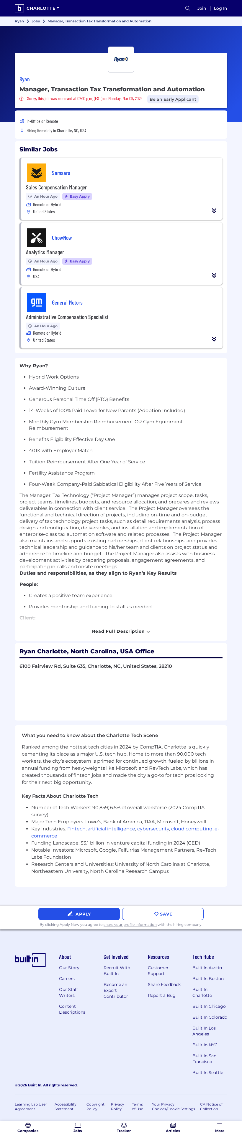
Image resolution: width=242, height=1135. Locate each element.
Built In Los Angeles (204, 1031)
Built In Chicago (209, 1006)
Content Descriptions (72, 1009)
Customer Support (158, 970)
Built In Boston (208, 978)
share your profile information (130, 924)
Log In (220, 8)
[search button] (188, 8)
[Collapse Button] (214, 211)
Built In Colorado (209, 1017)
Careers (67, 978)
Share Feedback (164, 984)
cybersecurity (153, 829)
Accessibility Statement (65, 1106)
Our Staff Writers (68, 992)
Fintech (76, 829)
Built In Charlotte (202, 992)
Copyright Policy (95, 1106)
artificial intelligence (111, 829)
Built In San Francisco (204, 1058)
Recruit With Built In (117, 970)
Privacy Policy (117, 1106)
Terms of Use (137, 1106)
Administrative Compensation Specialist (67, 316)
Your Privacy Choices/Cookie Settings (173, 1106)
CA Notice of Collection (211, 1106)
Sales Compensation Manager (56, 187)
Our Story (69, 967)
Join (201, 8)
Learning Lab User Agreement (31, 1106)
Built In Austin (207, 967)
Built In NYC (205, 1045)
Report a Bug (162, 995)
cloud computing (191, 829)
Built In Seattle (207, 1072)
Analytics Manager (45, 251)
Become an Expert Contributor (116, 990)
